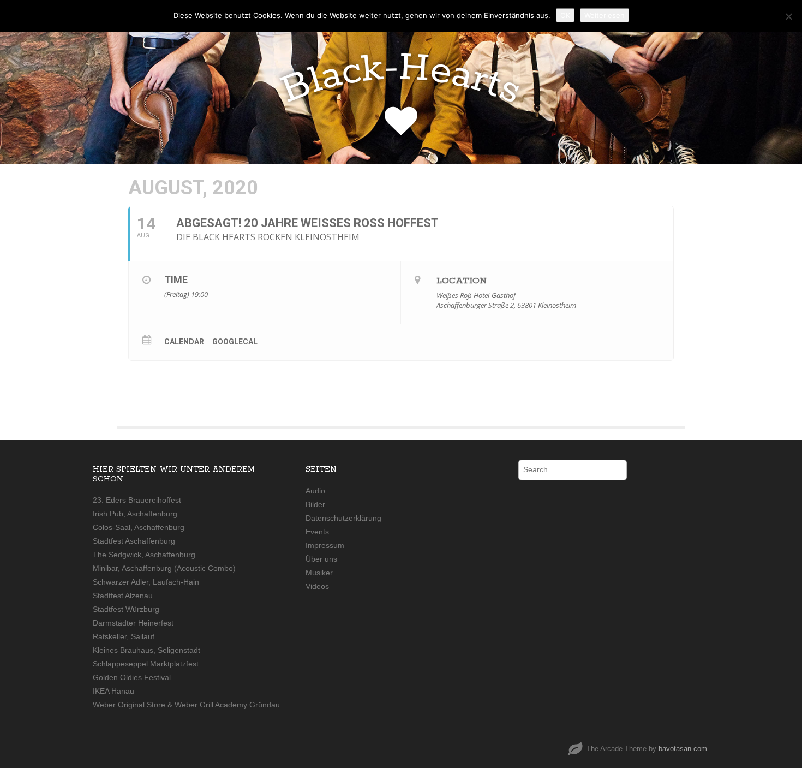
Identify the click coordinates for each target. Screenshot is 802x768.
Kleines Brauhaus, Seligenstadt (146, 650)
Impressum (325, 545)
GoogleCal (235, 341)
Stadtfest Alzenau (123, 595)
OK (565, 15)
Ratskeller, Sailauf (123, 636)
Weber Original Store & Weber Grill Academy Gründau (186, 704)
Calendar (184, 341)
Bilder (315, 504)
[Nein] (788, 16)
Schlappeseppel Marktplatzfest (146, 663)
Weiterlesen (604, 15)
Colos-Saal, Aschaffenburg (138, 527)
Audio (315, 490)
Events (317, 531)
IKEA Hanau (113, 691)
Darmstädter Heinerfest (133, 622)
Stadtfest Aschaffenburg (134, 541)
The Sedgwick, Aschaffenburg (144, 554)
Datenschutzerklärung (343, 518)
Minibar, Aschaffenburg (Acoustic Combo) (164, 568)
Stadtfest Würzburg (126, 609)
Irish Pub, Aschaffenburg (135, 513)
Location (461, 281)
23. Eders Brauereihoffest (137, 500)
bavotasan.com (683, 749)
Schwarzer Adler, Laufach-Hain (146, 582)
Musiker (319, 572)
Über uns (321, 559)
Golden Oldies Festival (132, 677)
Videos (317, 586)
